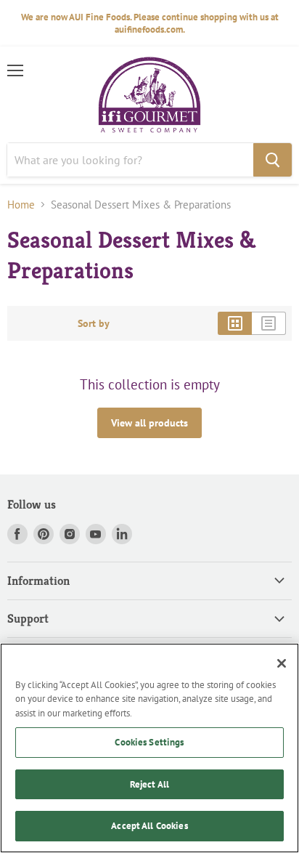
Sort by (94, 323)
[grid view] (235, 323)
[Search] (272, 160)
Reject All (149, 784)
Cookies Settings (149, 742)
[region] (149, 748)
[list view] (269, 323)
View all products (149, 422)
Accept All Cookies (149, 826)
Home (21, 204)
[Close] (282, 663)
